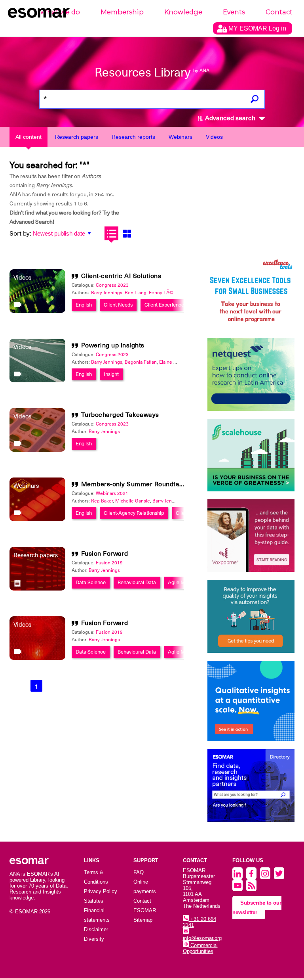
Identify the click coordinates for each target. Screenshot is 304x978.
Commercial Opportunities (200, 948)
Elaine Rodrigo (174, 362)
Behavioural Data (137, 582)
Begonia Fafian (141, 362)
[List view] (111, 233)
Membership (122, 12)
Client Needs (118, 304)
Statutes (93, 901)
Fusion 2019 (109, 563)
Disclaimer (96, 929)
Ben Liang (135, 293)
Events (234, 12)
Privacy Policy (100, 891)
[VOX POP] (250, 535)
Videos (214, 137)
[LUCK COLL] (250, 455)
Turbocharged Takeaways (120, 415)
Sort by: (20, 234)
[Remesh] (250, 701)
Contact (279, 12)
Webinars (180, 137)
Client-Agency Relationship (134, 513)
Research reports (133, 137)
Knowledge (183, 12)
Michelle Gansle (132, 501)
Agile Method (183, 582)
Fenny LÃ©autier (167, 293)
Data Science (91, 582)
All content (28, 137)
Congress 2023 (112, 285)
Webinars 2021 (112, 493)
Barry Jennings (106, 293)
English (84, 304)
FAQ (138, 872)
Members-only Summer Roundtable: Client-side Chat (161, 484)
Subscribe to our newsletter (256, 907)
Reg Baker (102, 501)
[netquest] (250, 374)
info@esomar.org (202, 938)
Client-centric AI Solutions (121, 276)
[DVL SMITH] (250, 293)
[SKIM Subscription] (250, 616)
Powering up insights (112, 345)
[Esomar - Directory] (250, 785)
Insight (111, 374)
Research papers (76, 137)
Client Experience (164, 304)
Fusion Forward (104, 554)
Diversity (94, 939)
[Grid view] (127, 233)
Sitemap (142, 920)
